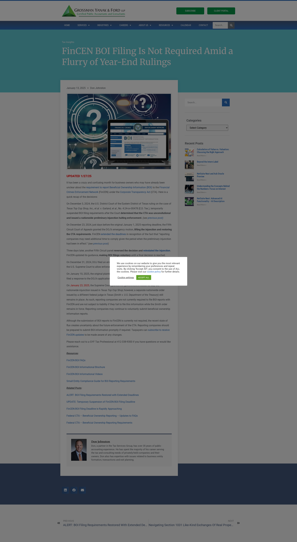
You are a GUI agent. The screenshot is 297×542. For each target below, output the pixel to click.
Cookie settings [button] (126, 277)
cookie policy (154, 271)
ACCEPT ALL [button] (143, 277)
